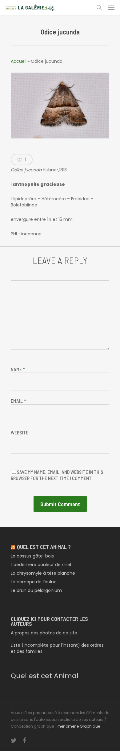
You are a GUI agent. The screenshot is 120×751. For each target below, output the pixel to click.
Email (18, 401)
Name (18, 369)
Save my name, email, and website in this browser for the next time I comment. (57, 475)
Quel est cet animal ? (44, 546)
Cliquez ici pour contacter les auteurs (49, 621)
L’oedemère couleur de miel (41, 564)
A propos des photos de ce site (44, 633)
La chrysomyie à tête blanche (43, 573)
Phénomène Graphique (78, 726)
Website (19, 432)
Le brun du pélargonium (36, 590)
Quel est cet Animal (44, 676)
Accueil (18, 61)
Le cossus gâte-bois (32, 556)
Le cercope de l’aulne (34, 582)
